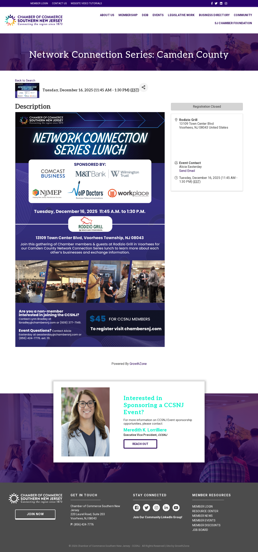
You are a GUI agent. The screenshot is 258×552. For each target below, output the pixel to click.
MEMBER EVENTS (204, 520)
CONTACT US (59, 3)
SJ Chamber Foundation (233, 23)
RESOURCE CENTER (205, 511)
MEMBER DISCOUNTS (206, 525)
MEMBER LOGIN (39, 3)
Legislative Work (181, 15)
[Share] (143, 87)
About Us (107, 15)
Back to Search (25, 80)
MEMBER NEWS (202, 515)
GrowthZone (138, 364)
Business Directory (214, 15)
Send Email (187, 171)
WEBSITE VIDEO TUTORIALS (86, 3)
